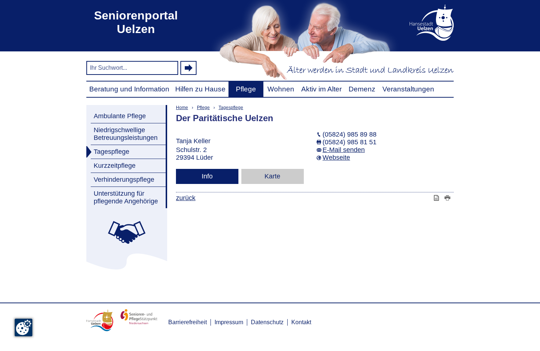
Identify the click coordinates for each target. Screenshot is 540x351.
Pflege (246, 89)
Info (207, 176)
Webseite (336, 157)
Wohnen (280, 89)
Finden (188, 68)
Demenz (362, 89)
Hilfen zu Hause (200, 89)
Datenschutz (267, 322)
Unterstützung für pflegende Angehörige (126, 197)
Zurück (185, 198)
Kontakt (301, 322)
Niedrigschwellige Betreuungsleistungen (126, 133)
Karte (272, 176)
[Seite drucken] (448, 198)
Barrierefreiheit (187, 322)
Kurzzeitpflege (115, 165)
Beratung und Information (129, 89)
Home (182, 107)
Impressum (229, 322)
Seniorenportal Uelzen (136, 22)
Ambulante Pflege (120, 116)
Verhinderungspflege (124, 179)
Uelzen (420, 22)
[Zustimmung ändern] (23, 327)
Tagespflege (111, 151)
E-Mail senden (344, 149)
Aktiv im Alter (321, 89)
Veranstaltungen (408, 89)
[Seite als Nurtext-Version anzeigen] (437, 198)
